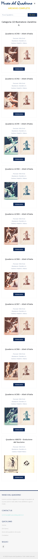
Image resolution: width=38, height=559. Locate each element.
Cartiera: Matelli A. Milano (19, 43)
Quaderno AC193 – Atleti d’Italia (19, 33)
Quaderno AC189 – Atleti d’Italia (19, 214)
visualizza (19, 69)
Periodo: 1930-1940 (19, 38)
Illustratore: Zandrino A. (19, 40)
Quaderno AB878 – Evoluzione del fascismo (19, 441)
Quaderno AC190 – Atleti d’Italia (19, 168)
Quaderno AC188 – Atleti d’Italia (19, 259)
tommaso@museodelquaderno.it (13, 515)
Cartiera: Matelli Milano (19, 451)
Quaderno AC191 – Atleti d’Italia (19, 123)
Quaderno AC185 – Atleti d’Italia (19, 394)
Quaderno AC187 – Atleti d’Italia (19, 304)
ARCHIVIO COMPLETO (19, 8)
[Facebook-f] (3, 546)
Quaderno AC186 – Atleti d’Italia (19, 349)
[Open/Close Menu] (34, 3)
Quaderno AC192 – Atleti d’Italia (19, 78)
